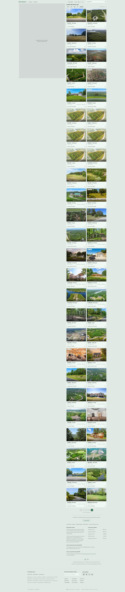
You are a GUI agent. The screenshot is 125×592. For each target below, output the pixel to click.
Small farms (55, 580)
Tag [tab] (87, 559)
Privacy (96, 589)
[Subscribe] (79, 574)
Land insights (66, 582)
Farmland (55, 577)
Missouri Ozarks (79, 524)
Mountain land (36, 580)
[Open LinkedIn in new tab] (92, 574)
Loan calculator (74, 582)
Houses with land (42, 578)
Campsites (39, 577)
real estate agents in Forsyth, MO (89, 553)
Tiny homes (29, 582)
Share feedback (85, 571)
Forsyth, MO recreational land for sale (79, 563)
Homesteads (29, 578)
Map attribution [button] (37, 589)
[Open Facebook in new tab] (84, 574)
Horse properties (36, 578)
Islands (53, 578)
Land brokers (74, 578)
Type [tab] (85, 559)
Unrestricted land (41, 582)
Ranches (41, 580)
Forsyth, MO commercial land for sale (92, 562)
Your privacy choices (71, 589)
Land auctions (41, 574)
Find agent (35, 1)
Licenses (90, 589)
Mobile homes (29, 580)
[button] (69, 19)
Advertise (66, 578)
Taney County (85, 524)
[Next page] (92, 510)
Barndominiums (30, 577)
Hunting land (48, 578)
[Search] (105, 1)
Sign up (79, 1)
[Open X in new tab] (89, 574)
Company (81, 580)
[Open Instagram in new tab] (86, 574)
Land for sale (69, 524)
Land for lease (35, 574)
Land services (74, 580)
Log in (76, 1)
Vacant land (34, 582)
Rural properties (46, 580)
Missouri (73, 524)
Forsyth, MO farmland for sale (79, 562)
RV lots (51, 580)
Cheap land (44, 577)
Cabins (35, 577)
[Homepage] (21, 1)
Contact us (82, 582)
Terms (94, 589)
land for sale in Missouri (77, 540)
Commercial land (50, 577)
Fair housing (77, 589)
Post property (70, 1)
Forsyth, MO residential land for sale (94, 563)
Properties (30, 1)
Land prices (82, 578)
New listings (86, 589)
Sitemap (82, 589)
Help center (66, 580)
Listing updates (86, 520)
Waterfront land (47, 582)
